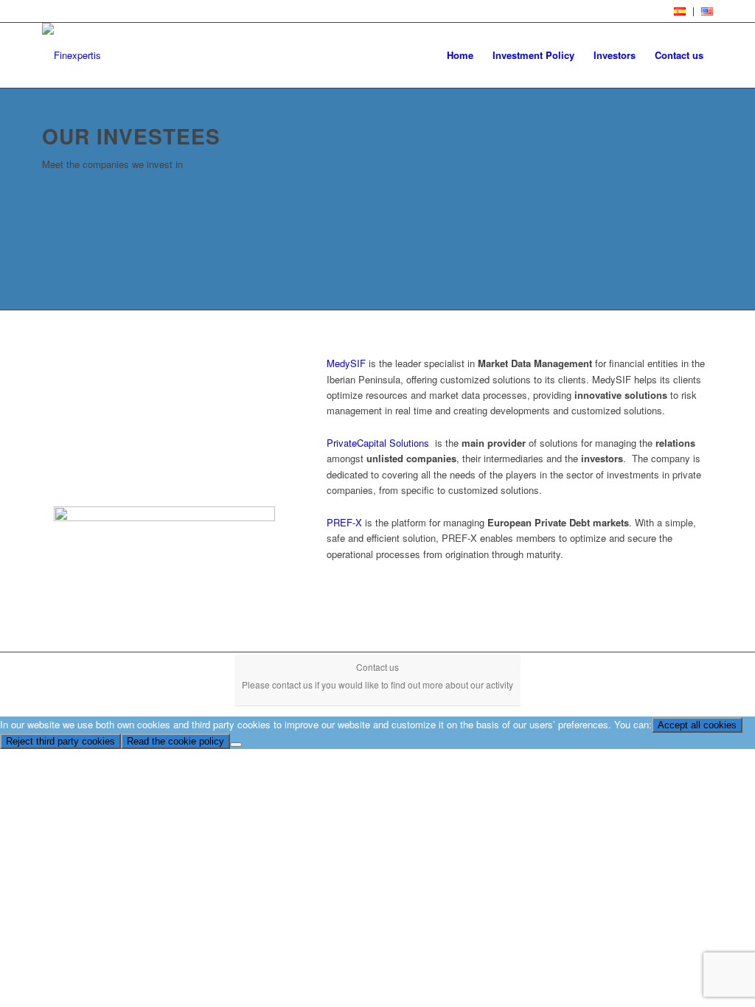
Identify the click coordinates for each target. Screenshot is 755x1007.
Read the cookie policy (175, 741)
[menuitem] (680, 11)
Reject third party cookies (60, 741)
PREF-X (344, 522)
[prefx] (164, 560)
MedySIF (348, 363)
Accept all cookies (697, 725)
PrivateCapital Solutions (378, 443)
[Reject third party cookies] (236, 744)
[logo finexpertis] (71, 55)
